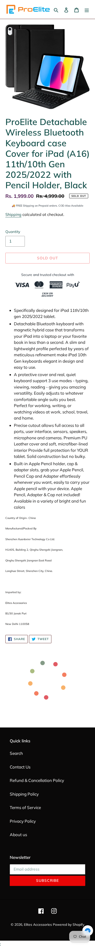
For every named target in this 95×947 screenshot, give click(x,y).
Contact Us (20, 766)
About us (18, 834)
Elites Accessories (38, 924)
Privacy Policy (23, 821)
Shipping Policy (24, 794)
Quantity (12, 231)
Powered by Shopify (68, 924)
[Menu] (87, 9)
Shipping (13, 214)
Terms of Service (25, 807)
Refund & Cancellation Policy (37, 780)
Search (16, 753)
